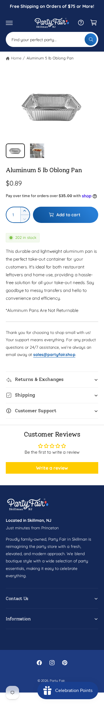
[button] (9, 22)
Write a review (52, 468)
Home (16, 58)
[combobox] (52, 39)
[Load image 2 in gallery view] (37, 150)
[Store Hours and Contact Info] (81, 22)
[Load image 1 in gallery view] (15, 150)
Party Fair (57, 680)
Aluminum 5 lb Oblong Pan (50, 58)
